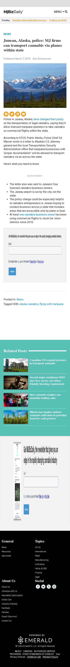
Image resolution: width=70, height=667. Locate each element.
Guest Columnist (9, 617)
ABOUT (18, 651)
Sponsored (6, 556)
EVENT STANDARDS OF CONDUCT (38, 654)
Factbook (6, 608)
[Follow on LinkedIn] (43, 587)
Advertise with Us (9, 591)
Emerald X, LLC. (30, 646)
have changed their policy (48, 119)
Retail (37, 556)
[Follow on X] (49, 587)
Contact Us (7, 621)
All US (37, 547)
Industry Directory (10, 604)
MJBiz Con (7, 600)
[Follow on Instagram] (54, 587)
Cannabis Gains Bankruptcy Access (29, 20)
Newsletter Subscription (12, 595)
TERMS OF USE (34, 657)
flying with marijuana (51, 304)
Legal (37, 577)
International (40, 552)
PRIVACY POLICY (50, 657)
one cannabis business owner (37, 214)
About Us (6, 587)
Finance (38, 573)
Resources (6, 552)
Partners (5, 612)
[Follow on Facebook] (38, 587)
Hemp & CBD (41, 568)
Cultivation (40, 564)
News (7, 34)
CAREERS (27, 651)
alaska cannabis (29, 304)
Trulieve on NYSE (57, 20)
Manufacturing (41, 560)
